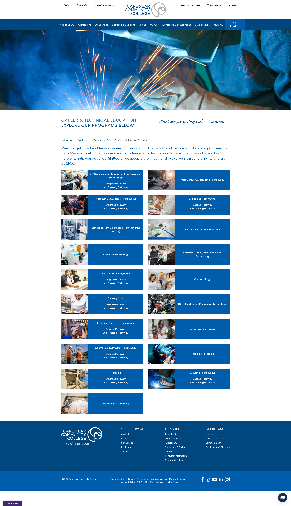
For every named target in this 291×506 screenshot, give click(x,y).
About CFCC (67, 25)
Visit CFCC (81, 4)
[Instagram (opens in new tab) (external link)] (227, 480)
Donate (232, 4)
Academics (101, 25)
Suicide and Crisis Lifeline (123, 479)
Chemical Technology (115, 254)
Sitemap (125, 451)
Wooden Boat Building (115, 403)
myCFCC (218, 25)
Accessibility (171, 442)
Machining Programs (202, 354)
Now (217, 122)
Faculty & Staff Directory (218, 447)
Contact (209, 433)
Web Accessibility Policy (166, 482)
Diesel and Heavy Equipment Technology (202, 304)
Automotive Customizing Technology (202, 180)
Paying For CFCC (148, 25)
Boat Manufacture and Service (202, 229)
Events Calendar (173, 438)
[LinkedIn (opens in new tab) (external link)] (221, 479)
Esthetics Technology (202, 329)
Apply (66, 4)
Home (69, 140)
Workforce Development (176, 25)
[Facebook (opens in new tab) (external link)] (202, 480)
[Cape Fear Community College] (145, 9)
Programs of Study (103, 140)
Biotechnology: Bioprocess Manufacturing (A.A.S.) (115, 229)
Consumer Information (176, 455)
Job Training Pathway (115, 187)
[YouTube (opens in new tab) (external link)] (214, 480)
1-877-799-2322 (145, 482)
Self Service (127, 442)
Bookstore (126, 447)
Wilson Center (214, 4)
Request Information (104, 4)
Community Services (190, 4)
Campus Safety (213, 442)
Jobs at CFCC (171, 433)
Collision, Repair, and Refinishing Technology (202, 254)
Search (235, 26)
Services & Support (123, 25)
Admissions (84, 25)
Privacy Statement (177, 479)
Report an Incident (174, 460)
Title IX (168, 451)
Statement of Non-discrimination (152, 479)
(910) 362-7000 (77, 444)
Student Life (202, 25)
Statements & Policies (176, 447)
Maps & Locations (214, 438)
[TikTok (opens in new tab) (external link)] (209, 479)
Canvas (125, 438)
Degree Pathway (116, 183)
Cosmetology (202, 279)
